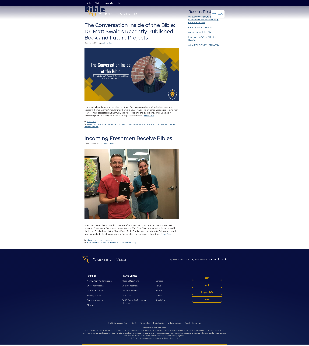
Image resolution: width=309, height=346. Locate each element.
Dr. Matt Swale (132, 124)
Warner (172, 124)
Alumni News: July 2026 (199, 32)
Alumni (90, 240)
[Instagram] (215, 259)
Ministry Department (147, 124)
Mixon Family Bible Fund (111, 242)
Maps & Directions (130, 281)
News (158, 286)
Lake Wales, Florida (181, 259)
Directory (126, 295)
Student (108, 240)
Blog (96, 240)
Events (158, 290)
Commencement (130, 286)
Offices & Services (130, 290)
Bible (99, 124)
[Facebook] (218, 259)
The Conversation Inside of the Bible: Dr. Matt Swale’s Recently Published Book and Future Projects (129, 31)
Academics (91, 122)
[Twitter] (222, 259)
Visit (97, 3)
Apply (89, 3)
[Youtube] (211, 259)
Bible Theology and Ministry (113, 124)
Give (119, 3)
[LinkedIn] (226, 259)
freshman (96, 242)
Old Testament (163, 124)
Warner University (91, 127)
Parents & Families (95, 290)
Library (158, 295)
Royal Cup (160, 300)
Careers (159, 281)
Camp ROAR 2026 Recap (200, 27)
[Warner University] (112, 14)
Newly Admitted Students (99, 281)
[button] (218, 14)
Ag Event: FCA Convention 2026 (203, 45)
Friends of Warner (95, 300)
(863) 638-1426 (201, 259)
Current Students (95, 286)
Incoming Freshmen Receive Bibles (128, 138)
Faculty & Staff (94, 295)
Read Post (149, 116)
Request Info (108, 3)
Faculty (101, 240)
